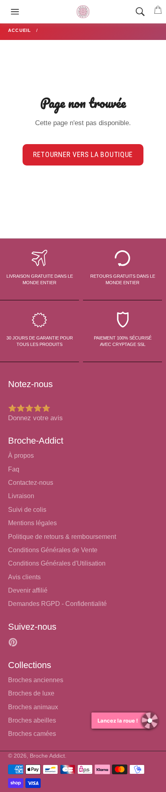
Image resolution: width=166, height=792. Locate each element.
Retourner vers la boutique (83, 154)
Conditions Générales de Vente (53, 550)
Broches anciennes (35, 680)
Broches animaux (33, 707)
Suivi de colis (27, 509)
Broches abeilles (32, 720)
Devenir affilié (28, 590)
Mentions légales (32, 523)
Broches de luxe (31, 693)
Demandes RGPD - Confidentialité (57, 603)
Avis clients (24, 577)
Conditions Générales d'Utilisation (57, 563)
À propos (21, 455)
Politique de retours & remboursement (62, 536)
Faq (13, 469)
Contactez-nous (30, 482)
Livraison (21, 495)
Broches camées (32, 733)
